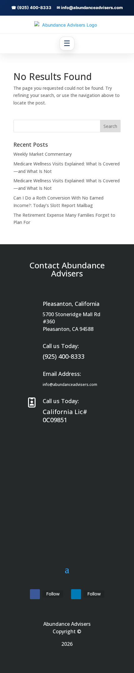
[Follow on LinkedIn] (76, 594)
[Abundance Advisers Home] (67, 25)
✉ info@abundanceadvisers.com (90, 7)
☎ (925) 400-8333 (31, 7)
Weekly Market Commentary (42, 154)
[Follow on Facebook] (35, 594)
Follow (53, 594)
